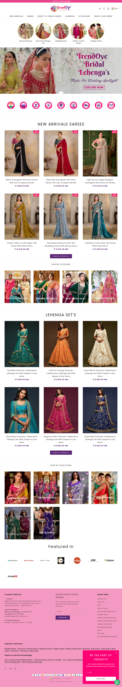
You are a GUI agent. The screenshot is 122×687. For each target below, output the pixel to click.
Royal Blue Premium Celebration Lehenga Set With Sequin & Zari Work (100, 439)
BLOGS (99, 630)
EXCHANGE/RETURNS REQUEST (107, 637)
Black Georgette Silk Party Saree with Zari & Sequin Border (22, 181)
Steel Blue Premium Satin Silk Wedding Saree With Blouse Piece (61, 244)
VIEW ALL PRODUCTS (61, 256)
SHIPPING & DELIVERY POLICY (106, 618)
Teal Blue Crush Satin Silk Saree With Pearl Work (100, 244)
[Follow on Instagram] (10, 669)
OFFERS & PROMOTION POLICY (107, 621)
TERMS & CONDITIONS (104, 624)
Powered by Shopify (67, 681)
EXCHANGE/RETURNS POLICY (106, 611)
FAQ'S (99, 605)
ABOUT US (100, 602)
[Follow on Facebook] (5, 669)
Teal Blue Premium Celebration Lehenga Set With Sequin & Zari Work (22, 373)
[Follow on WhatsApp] (15, 669)
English (67, 678)
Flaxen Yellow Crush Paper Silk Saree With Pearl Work (22, 244)
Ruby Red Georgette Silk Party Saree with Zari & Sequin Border (61, 181)
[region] (61, 70)
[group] (61, 70)
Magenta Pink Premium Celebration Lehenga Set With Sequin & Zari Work (61, 439)
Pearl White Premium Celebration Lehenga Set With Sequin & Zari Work (100, 373)
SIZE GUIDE (100, 633)
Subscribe (100, 679)
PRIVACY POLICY (102, 608)
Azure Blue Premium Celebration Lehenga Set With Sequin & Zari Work (22, 439)
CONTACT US (101, 599)
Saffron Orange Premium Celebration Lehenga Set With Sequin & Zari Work (61, 373)
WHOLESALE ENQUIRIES (104, 627)
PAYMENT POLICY (102, 615)
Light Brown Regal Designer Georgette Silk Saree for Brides (100, 181)
